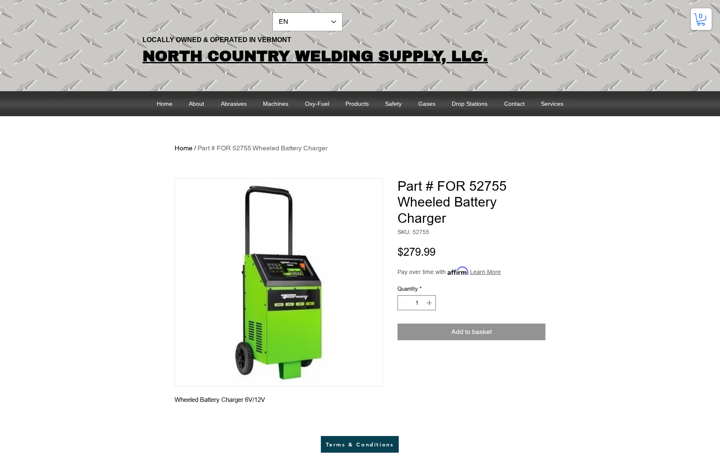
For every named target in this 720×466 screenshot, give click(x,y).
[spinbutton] (417, 303)
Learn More (485, 272)
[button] (701, 19)
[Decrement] (404, 303)
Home (183, 148)
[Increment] (430, 303)
